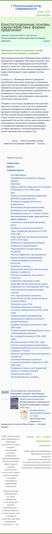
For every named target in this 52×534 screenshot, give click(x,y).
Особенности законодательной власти (28, 242)
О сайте (46, 436)
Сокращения (44, 445)
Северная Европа (17, 35)
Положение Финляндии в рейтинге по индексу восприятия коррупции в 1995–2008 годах (30, 362)
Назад (15, 141)
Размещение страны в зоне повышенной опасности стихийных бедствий (29, 369)
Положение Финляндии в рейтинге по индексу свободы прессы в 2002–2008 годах (29, 310)
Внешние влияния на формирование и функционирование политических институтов (27, 260)
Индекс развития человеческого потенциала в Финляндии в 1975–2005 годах (31, 188)
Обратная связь (43, 15)
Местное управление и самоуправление (28, 254)
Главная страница (14, 157)
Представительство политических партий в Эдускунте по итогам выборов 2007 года (30, 285)
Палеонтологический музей (32, 399)
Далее (47, 41)
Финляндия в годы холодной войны (26, 210)
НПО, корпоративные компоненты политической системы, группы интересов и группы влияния (29, 298)
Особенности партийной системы (25, 281)
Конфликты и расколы (20, 266)
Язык (13, 192)
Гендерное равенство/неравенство (26, 316)
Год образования (18, 175)
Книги (47, 11)
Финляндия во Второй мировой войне (27, 207)
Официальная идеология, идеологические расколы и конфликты (29, 270)
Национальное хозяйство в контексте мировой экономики (27, 320)
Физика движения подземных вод (25, 391)
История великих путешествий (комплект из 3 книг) (40, 413)
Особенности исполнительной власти (27, 228)
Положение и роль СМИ (21, 304)
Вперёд (41, 143)
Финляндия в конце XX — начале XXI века (29, 213)
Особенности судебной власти (24, 246)
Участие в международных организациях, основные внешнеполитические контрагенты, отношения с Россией (31, 348)
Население (15, 184)
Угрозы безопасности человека (25, 377)
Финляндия (32, 35)
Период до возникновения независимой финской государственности (28, 197)
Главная (4, 35)
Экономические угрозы (21, 374)
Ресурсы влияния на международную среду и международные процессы (30, 331)
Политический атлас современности (27, 7)
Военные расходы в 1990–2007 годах (28, 342)
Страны (40, 11)
